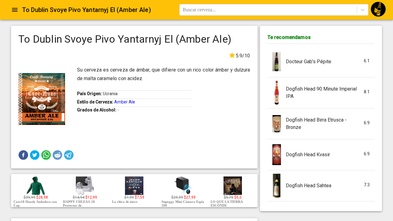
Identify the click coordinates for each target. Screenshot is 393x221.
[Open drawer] (14, 9)
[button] (23, 155)
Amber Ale (124, 101)
